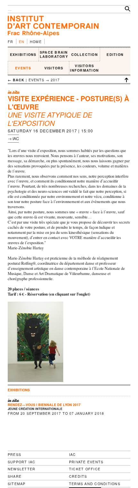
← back (16, 79)
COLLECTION (84, 54)
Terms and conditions (94, 484)
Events (23, 68)
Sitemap (17, 484)
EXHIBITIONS (23, 54)
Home (36, 41)
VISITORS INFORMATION (84, 68)
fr (10, 41)
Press (14, 454)
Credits (78, 476)
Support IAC (22, 461)
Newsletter (21, 468)
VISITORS (54, 68)
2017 (55, 79)
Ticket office (84, 468)
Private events (86, 461)
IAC (72, 454)
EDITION (115, 54)
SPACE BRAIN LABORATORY (54, 54)
